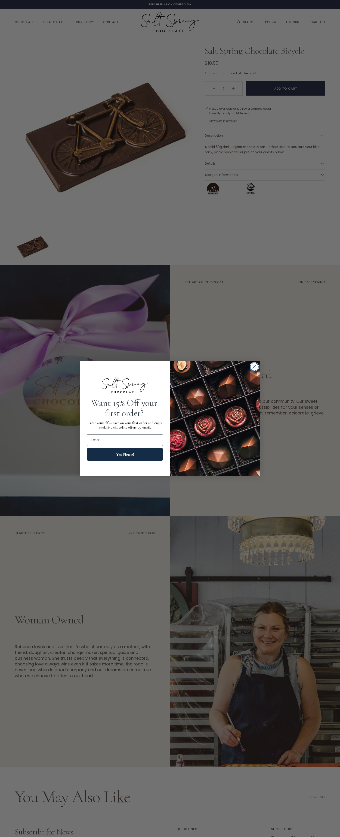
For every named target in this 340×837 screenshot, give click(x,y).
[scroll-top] (329, 826)
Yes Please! (125, 454)
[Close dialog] (254, 367)
